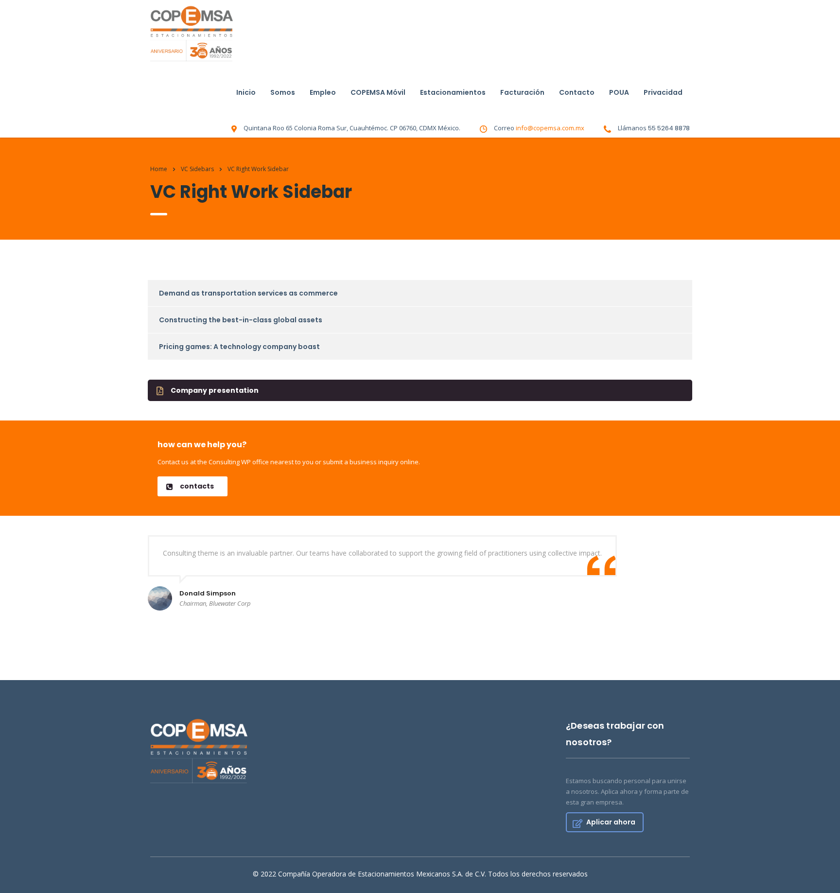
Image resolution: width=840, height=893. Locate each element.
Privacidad (663, 92)
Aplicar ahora (610, 822)
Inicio (246, 92)
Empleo (323, 92)
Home (158, 169)
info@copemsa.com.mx (550, 127)
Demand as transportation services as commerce (248, 293)
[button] (420, 390)
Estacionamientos (453, 92)
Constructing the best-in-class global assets (240, 320)
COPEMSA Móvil (377, 92)
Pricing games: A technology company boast (239, 346)
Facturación (522, 92)
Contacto (577, 92)
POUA (619, 92)
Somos (282, 92)
